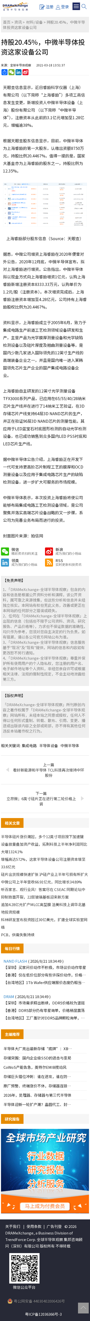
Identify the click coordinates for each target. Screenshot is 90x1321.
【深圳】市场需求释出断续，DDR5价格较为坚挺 (44, 1002)
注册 (50, 7)
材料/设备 (34, 22)
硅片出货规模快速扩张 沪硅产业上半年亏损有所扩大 (44, 874)
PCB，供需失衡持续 (17, 934)
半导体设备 (48, 745)
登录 (65, 7)
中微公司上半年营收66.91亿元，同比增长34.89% (41, 881)
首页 (6, 22)
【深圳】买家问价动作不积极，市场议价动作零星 (45, 967)
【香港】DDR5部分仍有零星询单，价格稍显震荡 (44, 1010)
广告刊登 (54, 1226)
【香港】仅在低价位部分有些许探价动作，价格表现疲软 (45, 974)
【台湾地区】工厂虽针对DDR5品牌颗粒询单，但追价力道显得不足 (45, 1017)
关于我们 (12, 1226)
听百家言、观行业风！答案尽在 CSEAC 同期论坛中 (43, 889)
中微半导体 (69, 745)
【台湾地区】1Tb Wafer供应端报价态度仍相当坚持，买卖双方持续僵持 (45, 982)
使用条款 (34, 1226)
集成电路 (29, 745)
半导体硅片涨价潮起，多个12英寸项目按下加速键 (42, 836)
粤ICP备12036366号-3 (43, 1314)
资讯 (18, 22)
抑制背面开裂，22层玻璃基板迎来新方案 (35, 897)
